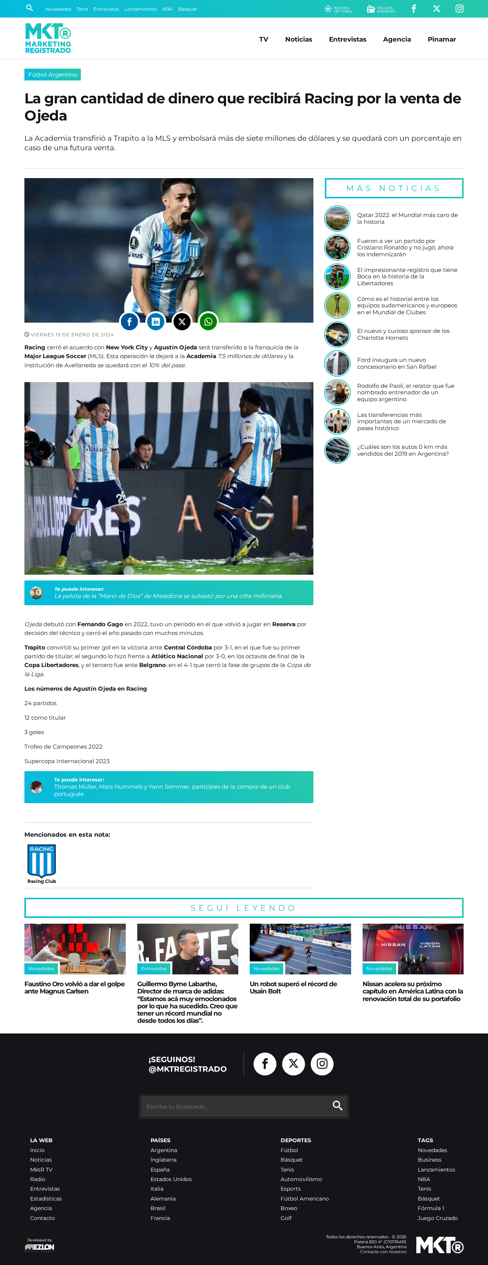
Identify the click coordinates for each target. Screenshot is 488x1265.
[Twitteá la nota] (182, 321)
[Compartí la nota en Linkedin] (155, 321)
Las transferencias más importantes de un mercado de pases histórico (401, 421)
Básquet (187, 9)
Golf (286, 1218)
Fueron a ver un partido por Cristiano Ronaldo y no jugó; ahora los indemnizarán (405, 248)
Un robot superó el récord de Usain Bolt (293, 987)
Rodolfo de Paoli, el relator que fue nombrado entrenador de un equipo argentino (405, 393)
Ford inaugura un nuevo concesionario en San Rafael (397, 363)
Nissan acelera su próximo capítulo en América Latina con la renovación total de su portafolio (413, 991)
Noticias (298, 39)
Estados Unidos (171, 1179)
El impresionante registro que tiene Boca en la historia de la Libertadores (407, 277)
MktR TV (41, 1170)
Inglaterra (164, 1160)
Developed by (38, 1244)
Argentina (164, 1150)
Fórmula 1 (431, 1208)
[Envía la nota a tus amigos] (208, 321)
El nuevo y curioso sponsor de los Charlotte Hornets (403, 334)
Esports (291, 1189)
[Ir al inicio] (48, 38)
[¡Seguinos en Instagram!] (460, 9)
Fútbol (289, 1150)
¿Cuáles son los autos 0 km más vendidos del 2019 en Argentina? (403, 450)
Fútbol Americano (305, 1199)
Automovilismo (301, 1179)
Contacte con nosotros (383, 1251)
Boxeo (289, 1208)
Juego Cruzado (438, 1218)
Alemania (163, 1199)
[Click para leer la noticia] (337, 218)
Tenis (82, 9)
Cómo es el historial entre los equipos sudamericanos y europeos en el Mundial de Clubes (407, 306)
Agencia (397, 39)
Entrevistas (106, 9)
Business (429, 1160)
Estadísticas (46, 1199)
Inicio (37, 1150)
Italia (157, 1189)
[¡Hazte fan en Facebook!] (414, 9)
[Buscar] (29, 8)
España (160, 1170)
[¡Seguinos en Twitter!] (437, 9)
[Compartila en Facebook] (129, 321)
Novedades (58, 9)
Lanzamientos (140, 9)
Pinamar (442, 39)
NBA (167, 9)
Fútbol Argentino (52, 74)
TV (263, 39)
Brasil (158, 1208)
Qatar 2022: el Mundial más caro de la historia (407, 218)
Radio (37, 1179)
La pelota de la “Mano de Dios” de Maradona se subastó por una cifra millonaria (168, 596)
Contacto (42, 1218)
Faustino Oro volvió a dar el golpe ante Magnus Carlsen (74, 987)
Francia (160, 1218)
